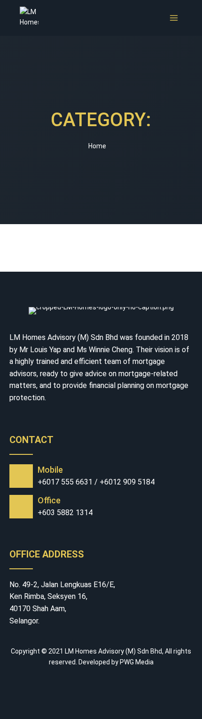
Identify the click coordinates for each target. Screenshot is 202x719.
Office (49, 500)
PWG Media (137, 662)
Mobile (50, 470)
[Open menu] (173, 17)
